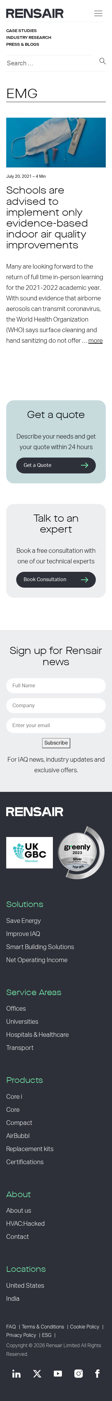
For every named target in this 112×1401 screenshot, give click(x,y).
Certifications (25, 1162)
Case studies (21, 30)
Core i (14, 1097)
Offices (16, 1009)
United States (25, 1286)
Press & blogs (22, 44)
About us (18, 1211)
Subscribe (56, 742)
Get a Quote (37, 465)
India (13, 1299)
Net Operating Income (37, 960)
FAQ (11, 1326)
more (95, 341)
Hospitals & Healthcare (37, 1035)
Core (13, 1110)
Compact (19, 1123)
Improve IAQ (23, 934)
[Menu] (98, 13)
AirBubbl (18, 1136)
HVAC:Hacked (25, 1224)
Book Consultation (45, 579)
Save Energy (23, 921)
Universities (22, 1022)
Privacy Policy (21, 1335)
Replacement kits (30, 1149)
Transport (20, 1048)
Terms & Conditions (43, 1326)
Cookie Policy (84, 1326)
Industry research (28, 37)
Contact (17, 1237)
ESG (46, 1335)
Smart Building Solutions (40, 947)
